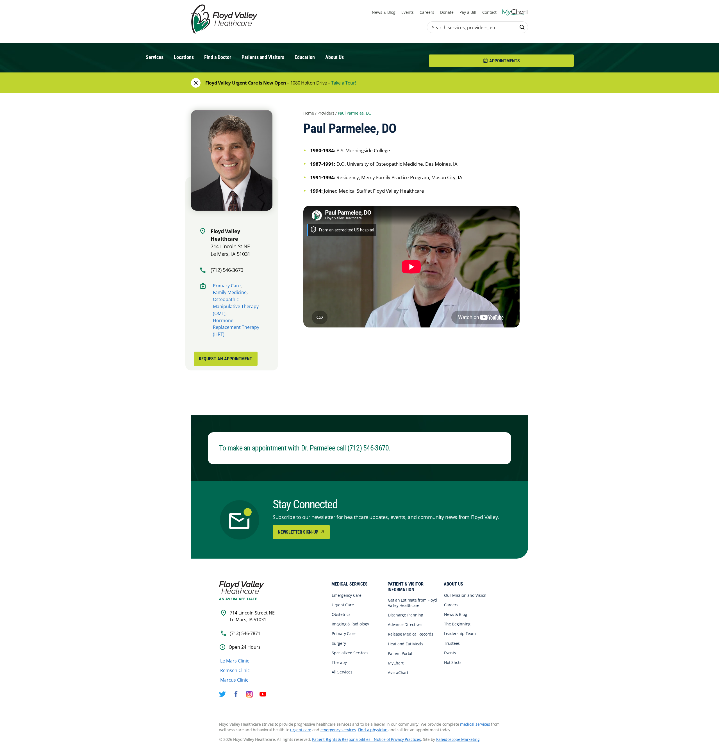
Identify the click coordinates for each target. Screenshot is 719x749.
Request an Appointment (225, 358)
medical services (475, 724)
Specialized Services (350, 652)
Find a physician (373, 729)
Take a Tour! (343, 83)
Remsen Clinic (235, 670)
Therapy (339, 662)
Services (154, 57)
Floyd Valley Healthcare (241, 587)
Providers (325, 113)
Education (305, 57)
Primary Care (227, 286)
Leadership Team (460, 633)
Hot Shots (452, 662)
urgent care (300, 729)
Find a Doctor (217, 57)
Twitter (222, 694)
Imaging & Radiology (350, 624)
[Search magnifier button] (522, 27)
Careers (427, 12)
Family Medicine (230, 292)
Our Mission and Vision (465, 595)
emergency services (338, 729)
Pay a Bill (467, 12)
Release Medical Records (410, 634)
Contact (489, 12)
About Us (334, 57)
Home (308, 113)
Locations (184, 57)
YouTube (263, 694)
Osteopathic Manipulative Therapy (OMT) (236, 306)
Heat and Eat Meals (405, 643)
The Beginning (457, 624)
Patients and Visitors (263, 57)
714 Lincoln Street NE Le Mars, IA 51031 (252, 616)
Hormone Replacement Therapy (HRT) (236, 327)
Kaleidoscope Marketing (458, 739)
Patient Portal (400, 653)
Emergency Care (346, 595)
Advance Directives (405, 624)
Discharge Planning (405, 615)
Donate (447, 12)
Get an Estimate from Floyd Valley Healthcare (412, 602)
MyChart (395, 663)
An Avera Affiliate (238, 599)
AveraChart (398, 672)
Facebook (236, 694)
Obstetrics (341, 614)
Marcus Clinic (234, 680)
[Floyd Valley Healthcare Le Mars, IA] (225, 19)
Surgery (339, 643)
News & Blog (383, 12)
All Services (342, 672)
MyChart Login (515, 12)
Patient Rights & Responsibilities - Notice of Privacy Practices (366, 739)
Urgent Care (343, 604)
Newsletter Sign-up (298, 532)
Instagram (249, 694)
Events (407, 12)
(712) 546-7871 (245, 633)
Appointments (504, 60)
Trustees (452, 643)
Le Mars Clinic (234, 661)
